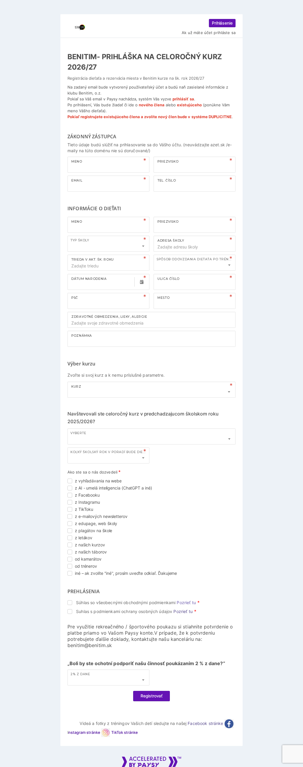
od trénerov (86, 566)
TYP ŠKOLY (79, 240)
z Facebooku (87, 495)
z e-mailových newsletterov (101, 516)
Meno (76, 161)
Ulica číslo (168, 279)
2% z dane (80, 674)
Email (76, 180)
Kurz (76, 387)
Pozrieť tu (186, 602)
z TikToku (84, 509)
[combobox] (108, 243)
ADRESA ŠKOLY (170, 241)
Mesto (163, 298)
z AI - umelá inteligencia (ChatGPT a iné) (113, 487)
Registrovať (151, 695)
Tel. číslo (166, 180)
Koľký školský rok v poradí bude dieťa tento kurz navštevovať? (109, 452)
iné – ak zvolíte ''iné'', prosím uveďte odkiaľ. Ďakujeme (126, 573)
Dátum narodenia (89, 279)
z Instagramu (87, 502)
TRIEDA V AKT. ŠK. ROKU (92, 259)
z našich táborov (91, 551)
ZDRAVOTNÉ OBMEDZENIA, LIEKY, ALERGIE (109, 317)
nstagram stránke (84, 732)
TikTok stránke (124, 732)
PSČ (74, 298)
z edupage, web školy (96, 523)
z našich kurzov (90, 544)
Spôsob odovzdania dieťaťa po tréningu (196, 259)
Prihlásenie (222, 22)
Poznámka (81, 336)
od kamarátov (88, 558)
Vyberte (78, 433)
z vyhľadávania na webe (98, 480)
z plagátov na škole (93, 530)
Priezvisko (167, 161)
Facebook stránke (206, 723)
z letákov (83, 537)
